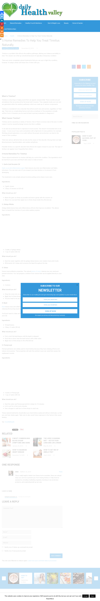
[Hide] (1, 39)
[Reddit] (2, 28)
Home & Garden (77, 23)
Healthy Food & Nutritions (33, 23)
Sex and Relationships (9, 29)
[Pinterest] (2, 24)
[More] (2, 35)
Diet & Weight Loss (54, 23)
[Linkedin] (2, 20)
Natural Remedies (15, 23)
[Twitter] (2, 16)
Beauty (66, 23)
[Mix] (2, 31)
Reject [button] (92, 596)
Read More (50, 599)
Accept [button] (85, 596)
